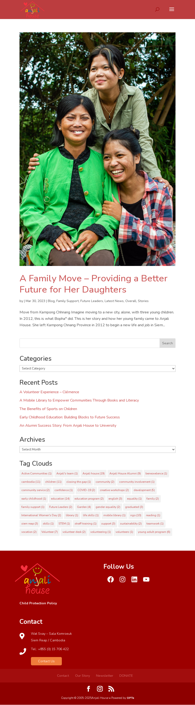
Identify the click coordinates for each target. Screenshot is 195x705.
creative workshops (114, 490)
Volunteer (49, 532)
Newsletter (104, 675)
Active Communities (36, 473)
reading (153, 515)
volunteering (100, 532)
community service (35, 490)
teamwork (155, 523)
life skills (91, 515)
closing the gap (78, 482)
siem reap (29, 523)
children (53, 482)
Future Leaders (91, 301)
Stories (143, 301)
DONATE (126, 675)
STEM (64, 523)
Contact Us (46, 661)
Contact (63, 675)
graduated (134, 507)
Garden (84, 507)
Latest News (114, 301)
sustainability (131, 523)
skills (48, 523)
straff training (86, 523)
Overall (130, 301)
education (60, 499)
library (72, 515)
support (108, 523)
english (115, 499)
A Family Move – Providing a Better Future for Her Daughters (94, 284)
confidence (63, 490)
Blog (51, 301)
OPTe (130, 698)
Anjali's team (67, 473)
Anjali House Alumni (125, 473)
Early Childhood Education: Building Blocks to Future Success (70, 417)
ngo (135, 515)
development (144, 490)
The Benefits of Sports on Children (48, 409)
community (105, 482)
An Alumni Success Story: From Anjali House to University (68, 425)
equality (134, 499)
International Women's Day (41, 515)
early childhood (33, 499)
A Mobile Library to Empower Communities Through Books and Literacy (79, 400)
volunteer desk (74, 532)
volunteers (124, 532)
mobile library (114, 515)
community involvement (137, 482)
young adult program (154, 532)
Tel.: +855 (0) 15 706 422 (50, 649)
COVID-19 (86, 490)
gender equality (108, 507)
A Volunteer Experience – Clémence (49, 392)
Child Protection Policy (38, 603)
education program (89, 499)
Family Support (67, 301)
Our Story (82, 675)
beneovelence (156, 473)
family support (32, 507)
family (152, 499)
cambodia (30, 482)
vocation (29, 532)
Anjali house (94, 473)
